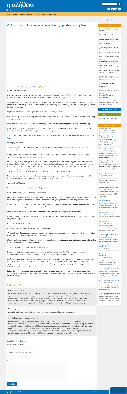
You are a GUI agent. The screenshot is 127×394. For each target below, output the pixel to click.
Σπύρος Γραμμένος (104, 43)
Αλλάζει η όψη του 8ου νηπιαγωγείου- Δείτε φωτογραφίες (109, 66)
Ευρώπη (43, 14)
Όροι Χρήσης (10, 392)
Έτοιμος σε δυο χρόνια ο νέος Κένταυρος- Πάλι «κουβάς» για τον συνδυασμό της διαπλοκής (109, 102)
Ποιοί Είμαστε (29, 392)
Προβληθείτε (19, 392)
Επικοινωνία (38, 392)
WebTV (15, 14)
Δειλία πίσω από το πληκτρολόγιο (109, 90)
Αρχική (9, 14)
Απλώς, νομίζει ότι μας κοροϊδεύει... (109, 52)
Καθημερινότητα (52, 14)
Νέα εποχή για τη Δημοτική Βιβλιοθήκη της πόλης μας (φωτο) (108, 60)
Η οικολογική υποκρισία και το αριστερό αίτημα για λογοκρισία (108, 38)
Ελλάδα (37, 14)
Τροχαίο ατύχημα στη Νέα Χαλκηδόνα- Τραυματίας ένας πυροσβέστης (107, 84)
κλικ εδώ (105, 118)
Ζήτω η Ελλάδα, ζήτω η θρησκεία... (109, 56)
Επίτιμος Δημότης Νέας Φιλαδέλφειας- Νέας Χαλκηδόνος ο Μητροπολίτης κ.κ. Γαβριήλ (109, 77)
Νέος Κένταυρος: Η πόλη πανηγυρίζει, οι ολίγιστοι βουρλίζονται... (106, 95)
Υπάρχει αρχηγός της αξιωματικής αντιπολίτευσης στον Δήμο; (109, 71)
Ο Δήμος (36, 87)
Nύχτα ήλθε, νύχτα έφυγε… (106, 34)
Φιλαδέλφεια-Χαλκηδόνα (26, 14)
